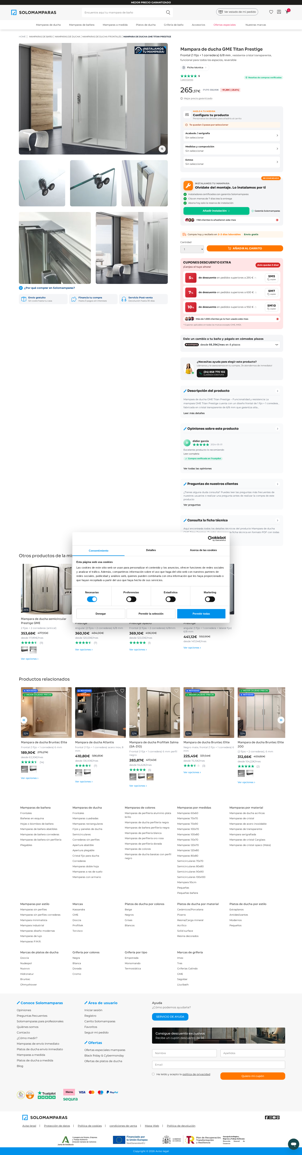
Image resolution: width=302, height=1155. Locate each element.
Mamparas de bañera (81, 24)
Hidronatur (27, 974)
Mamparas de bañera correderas (39, 834)
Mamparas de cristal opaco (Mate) (250, 845)
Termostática (133, 968)
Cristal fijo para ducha (86, 855)
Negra (76, 957)
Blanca (77, 963)
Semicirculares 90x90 (190, 871)
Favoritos (90, 1027)
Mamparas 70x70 (187, 818)
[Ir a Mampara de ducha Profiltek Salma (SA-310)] (154, 712)
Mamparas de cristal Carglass (247, 839)
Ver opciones (29, 659)
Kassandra (79, 909)
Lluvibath (183, 984)
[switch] (131, 599)
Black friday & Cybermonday (104, 1055)
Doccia (77, 920)
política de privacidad (196, 1074)
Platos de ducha (146, 24)
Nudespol (26, 963)
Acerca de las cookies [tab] (203, 549)
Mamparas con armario (87, 877)
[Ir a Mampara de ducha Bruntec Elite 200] (263, 712)
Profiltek (78, 925)
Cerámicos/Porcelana (190, 909)
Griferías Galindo (187, 968)
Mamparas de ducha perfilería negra (147, 822)
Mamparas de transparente (245, 829)
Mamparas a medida (115, 24)
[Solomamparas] (86, 1117)
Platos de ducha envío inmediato (40, 1049)
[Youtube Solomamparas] (274, 1117)
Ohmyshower (28, 984)
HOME (22, 36)
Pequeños (235, 925)
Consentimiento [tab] (98, 550)
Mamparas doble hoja (86, 866)
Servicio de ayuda (170, 1016)
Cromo (77, 974)
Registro (90, 1015)
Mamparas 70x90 (187, 823)
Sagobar (182, 979)
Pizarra (181, 914)
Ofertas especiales (225, 24)
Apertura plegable (83, 850)
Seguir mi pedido (96, 1032)
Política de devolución (181, 1125)
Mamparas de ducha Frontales (101, 36)
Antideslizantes (238, 914)
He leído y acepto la (183, 1074)
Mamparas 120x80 (188, 850)
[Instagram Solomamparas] (270, 1117)
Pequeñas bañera (187, 892)
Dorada (77, 968)
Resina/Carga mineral (190, 920)
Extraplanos (236, 909)
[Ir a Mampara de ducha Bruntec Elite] (46, 712)
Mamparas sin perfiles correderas (40, 914)
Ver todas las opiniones (198, 468)
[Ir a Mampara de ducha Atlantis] (100, 712)
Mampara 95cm (186, 882)
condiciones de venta (123, 1125)
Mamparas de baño (41, 36)
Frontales (26, 813)
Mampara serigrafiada (242, 834)
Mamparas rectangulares (88, 823)
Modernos (235, 920)
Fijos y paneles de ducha (87, 829)
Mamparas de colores (138, 848)
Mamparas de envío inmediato (38, 1043)
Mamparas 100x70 (188, 829)
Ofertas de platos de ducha (103, 1061)
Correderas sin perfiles (86, 839)
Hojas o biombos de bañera (36, 823)
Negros (129, 914)
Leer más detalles (194, 413)
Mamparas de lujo (31, 936)
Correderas (79, 861)
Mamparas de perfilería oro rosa (144, 838)
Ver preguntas (192, 504)
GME (75, 914)
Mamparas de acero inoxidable (248, 823)
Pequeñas (183, 887)
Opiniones (24, 1010)
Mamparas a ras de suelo (87, 871)
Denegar (101, 613)
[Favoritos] (271, 11)
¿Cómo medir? (27, 1038)
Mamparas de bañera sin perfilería (40, 839)
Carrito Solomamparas (99, 1021)
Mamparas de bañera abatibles (38, 829)
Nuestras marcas (256, 24)
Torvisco (78, 930)
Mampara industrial (32, 925)
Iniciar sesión (93, 1010)
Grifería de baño (174, 24)
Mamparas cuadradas (85, 818)
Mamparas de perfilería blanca (143, 833)
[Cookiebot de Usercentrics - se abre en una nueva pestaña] (210, 538)
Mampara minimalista (33, 920)
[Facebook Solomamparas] (267, 1117)
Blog (20, 1066)
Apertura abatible (83, 845)
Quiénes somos (27, 1027)
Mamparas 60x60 (187, 813)
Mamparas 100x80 (188, 834)
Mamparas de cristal (241, 818)
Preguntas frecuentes (32, 1015)
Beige (128, 909)
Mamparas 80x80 (187, 855)
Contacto (23, 1032)
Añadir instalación (215, 210)
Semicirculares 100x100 (191, 877)
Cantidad (185, 242)
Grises (128, 920)
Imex (180, 957)
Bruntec (25, 979)
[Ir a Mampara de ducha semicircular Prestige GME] (46, 589)
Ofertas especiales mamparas (104, 1050)
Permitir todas (201, 613)
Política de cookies (90, 1125)
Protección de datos (57, 1125)
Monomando (133, 963)
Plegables (26, 845)
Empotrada (131, 957)
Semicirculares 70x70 (190, 861)
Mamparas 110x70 (187, 839)
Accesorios (198, 24)
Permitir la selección (151, 613)
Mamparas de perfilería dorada (143, 843)
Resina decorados (188, 936)
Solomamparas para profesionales (40, 1021)
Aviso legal (29, 1125)
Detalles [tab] (151, 549)
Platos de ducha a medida (35, 1060)
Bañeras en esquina (32, 818)
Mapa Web (152, 1125)
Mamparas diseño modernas (37, 930)
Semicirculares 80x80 (190, 866)
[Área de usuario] (279, 12)
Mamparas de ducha (48, 24)
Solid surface (185, 930)
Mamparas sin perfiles (33, 909)
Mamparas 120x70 (188, 845)
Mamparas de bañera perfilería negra (147, 827)
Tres (179, 963)
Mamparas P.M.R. (30, 941)
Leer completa (191, 453)
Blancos (130, 925)
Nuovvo (25, 968)
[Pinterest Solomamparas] (278, 1117)
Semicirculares (82, 834)
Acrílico (181, 925)
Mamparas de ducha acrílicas (247, 813)
